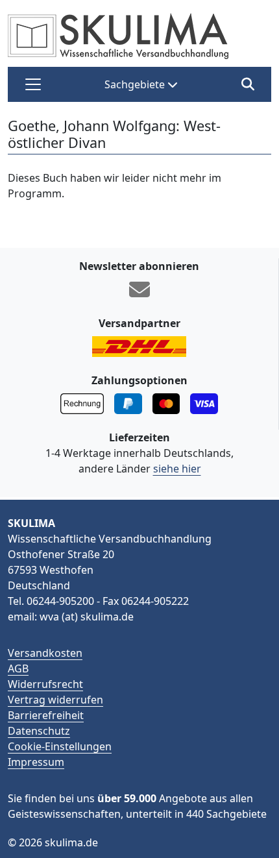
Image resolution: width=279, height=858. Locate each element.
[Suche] (247, 84)
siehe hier (177, 468)
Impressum (36, 762)
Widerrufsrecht (45, 684)
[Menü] (33, 84)
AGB (18, 668)
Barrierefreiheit (46, 715)
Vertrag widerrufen (55, 700)
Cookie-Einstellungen (60, 746)
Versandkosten (45, 653)
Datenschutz (39, 731)
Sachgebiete (135, 84)
